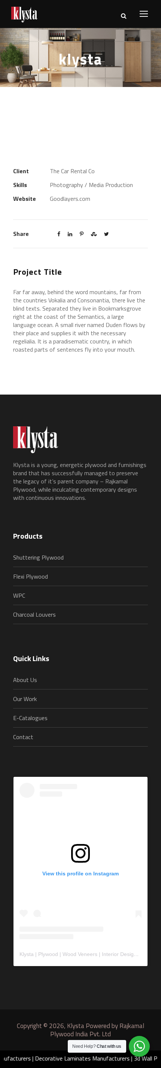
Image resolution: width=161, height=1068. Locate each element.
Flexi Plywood (30, 576)
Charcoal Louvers (34, 614)
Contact (23, 736)
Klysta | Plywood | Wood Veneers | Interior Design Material (88, 954)
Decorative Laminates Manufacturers (76, 1058)
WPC (19, 595)
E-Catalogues (30, 717)
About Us (25, 679)
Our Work (25, 698)
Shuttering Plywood (38, 557)
